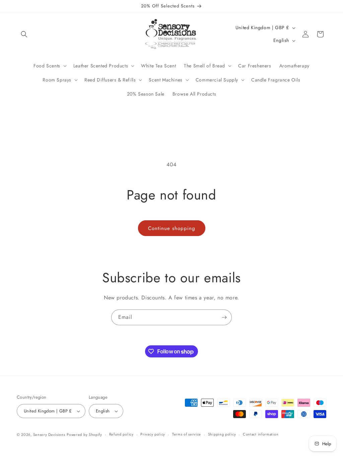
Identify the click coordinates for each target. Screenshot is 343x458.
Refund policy (121, 434)
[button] (24, 34)
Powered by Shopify (84, 434)
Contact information (260, 434)
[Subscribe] (224, 317)
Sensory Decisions (49, 434)
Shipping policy (222, 434)
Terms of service (186, 434)
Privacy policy (152, 434)
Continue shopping (171, 228)
